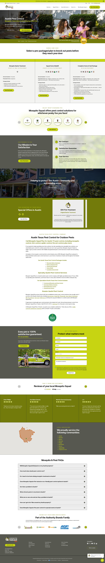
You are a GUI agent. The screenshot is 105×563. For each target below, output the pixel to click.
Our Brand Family (64, 545)
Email (57, 349)
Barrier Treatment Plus (52, 264)
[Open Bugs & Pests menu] (58, 7)
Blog (86, 3)
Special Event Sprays (49, 288)
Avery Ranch (69, 296)
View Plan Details (8, 90)
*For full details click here (75, 41)
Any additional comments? (61, 361)
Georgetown (50, 296)
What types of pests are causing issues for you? (65, 357)
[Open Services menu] (50, 7)
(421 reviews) (59, 389)
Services (48, 7)
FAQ (89, 3)
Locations (63, 543)
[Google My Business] (96, 543)
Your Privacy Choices (53, 560)
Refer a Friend (31, 545)
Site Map (59, 560)
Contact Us (47, 545)
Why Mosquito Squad (82, 7)
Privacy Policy (39, 560)
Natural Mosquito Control (50, 286)
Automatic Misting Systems (50, 284)
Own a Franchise (64, 542)
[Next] (86, 122)
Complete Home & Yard (52, 269)
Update (18, 3)
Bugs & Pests (55, 7)
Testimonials (47, 546)
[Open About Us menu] (75, 7)
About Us (73, 7)
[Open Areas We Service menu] (69, 7)
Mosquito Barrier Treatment (53, 263)
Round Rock (31, 297)
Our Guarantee (23, 345)
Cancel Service (48, 542)
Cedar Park (56, 296)
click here (55, 304)
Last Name (58, 341)
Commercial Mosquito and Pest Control (53, 283)
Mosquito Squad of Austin (11, 3)
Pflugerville (62, 296)
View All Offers (23, 219)
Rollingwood (43, 297)
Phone (57, 345)
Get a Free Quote (95, 7)
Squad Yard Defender (52, 266)
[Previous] (19, 122)
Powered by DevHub (65, 560)
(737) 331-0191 (97, 3)
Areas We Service (64, 7)
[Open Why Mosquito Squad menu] (87, 7)
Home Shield (50, 268)
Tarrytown (36, 297)
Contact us (50, 1)
